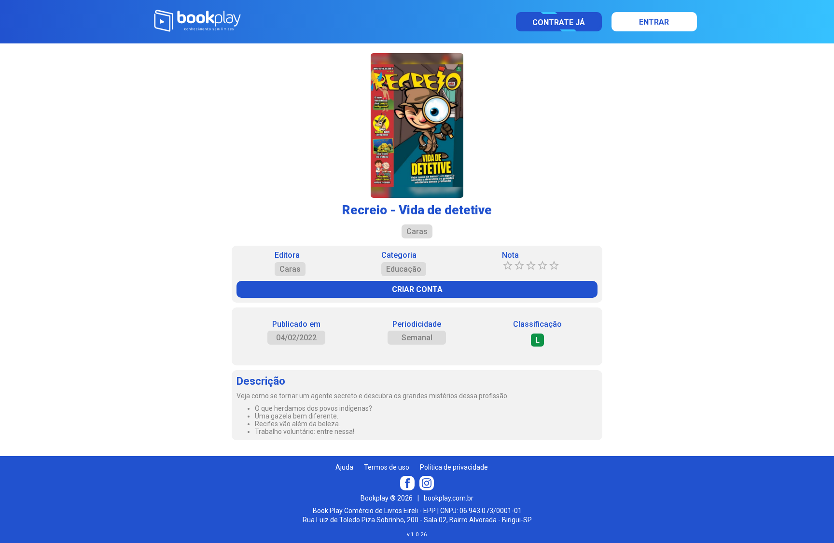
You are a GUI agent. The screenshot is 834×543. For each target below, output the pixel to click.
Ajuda (344, 467)
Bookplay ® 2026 (387, 498)
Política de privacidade (454, 467)
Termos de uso (386, 467)
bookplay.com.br (448, 498)
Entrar (654, 22)
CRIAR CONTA (417, 289)
